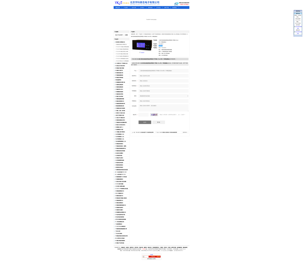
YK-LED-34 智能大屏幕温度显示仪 (122, 47)
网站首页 (118, 7)
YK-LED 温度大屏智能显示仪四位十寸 (122, 56)
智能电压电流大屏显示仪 (121, 44)
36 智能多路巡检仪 (147, 34)
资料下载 (166, 7)
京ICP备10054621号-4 (178, 250)
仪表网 (151, 254)
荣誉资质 (150, 7)
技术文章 (134, 7)
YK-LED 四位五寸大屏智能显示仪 (122, 61)
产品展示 (126, 7)
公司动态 (158, 7)
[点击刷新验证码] (154, 114)
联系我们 (174, 7)
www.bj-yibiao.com (164, 250)
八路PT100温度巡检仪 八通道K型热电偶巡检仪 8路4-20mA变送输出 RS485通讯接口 (169, 34)
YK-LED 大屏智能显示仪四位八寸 (122, 59)
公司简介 (142, 7)
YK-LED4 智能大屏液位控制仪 (122, 54)
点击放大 (142, 52)
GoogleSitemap (155, 250)
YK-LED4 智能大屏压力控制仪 (122, 51)
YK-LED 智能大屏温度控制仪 (122, 49)
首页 (137, 34)
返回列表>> (185, 132)
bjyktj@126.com (182, 249)
